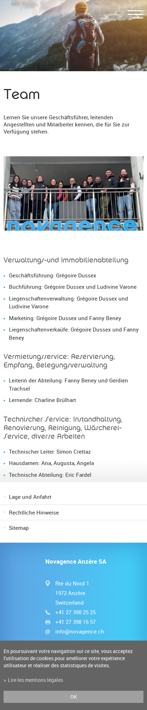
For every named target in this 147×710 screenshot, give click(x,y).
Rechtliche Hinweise (34, 512)
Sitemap (19, 527)
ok (73, 697)
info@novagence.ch (79, 631)
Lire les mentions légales (35, 680)
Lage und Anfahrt (30, 496)
